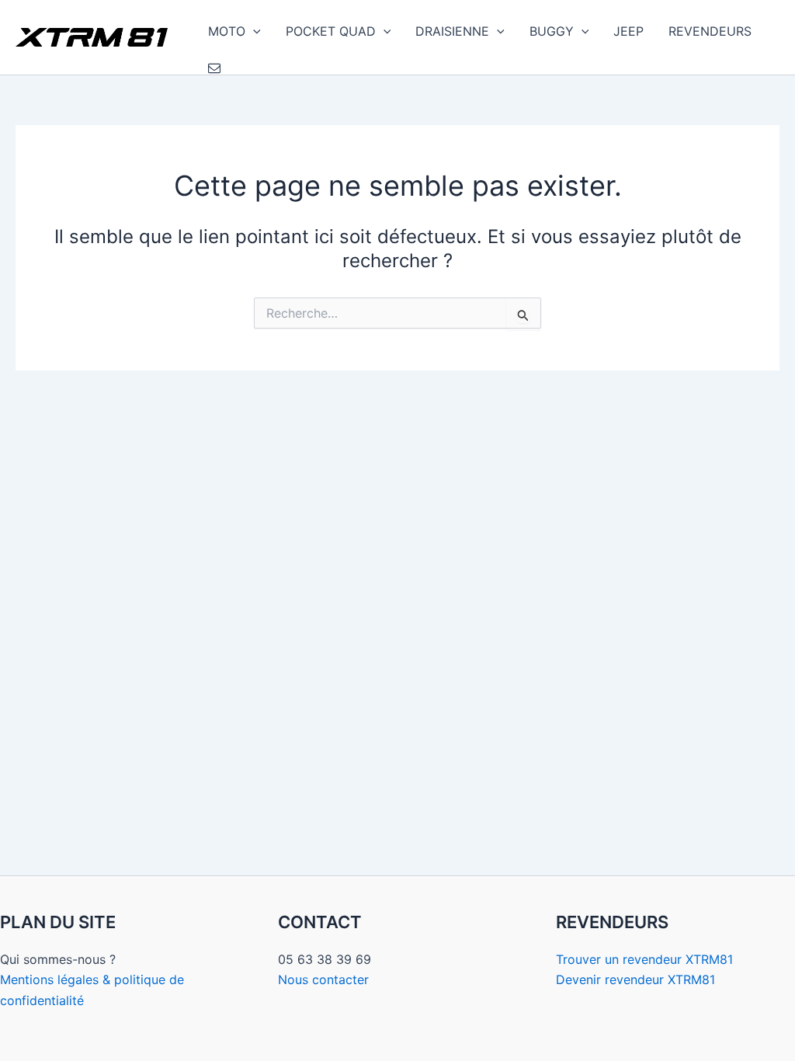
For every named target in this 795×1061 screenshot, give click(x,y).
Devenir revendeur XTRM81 (635, 979)
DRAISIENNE (452, 31)
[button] (253, 31)
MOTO (226, 31)
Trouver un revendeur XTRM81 (644, 959)
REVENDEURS (710, 31)
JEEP (628, 31)
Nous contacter (323, 979)
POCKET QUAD (331, 31)
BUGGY (551, 31)
